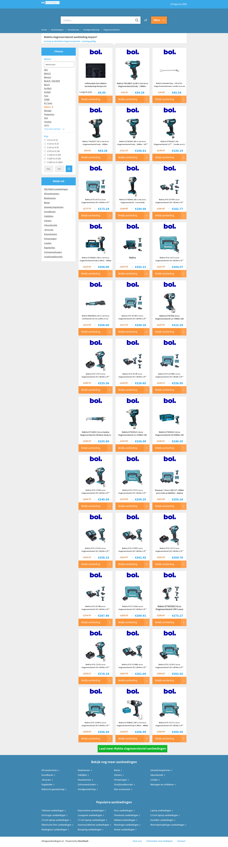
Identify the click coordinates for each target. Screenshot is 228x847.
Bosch (47, 84)
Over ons (137, 840)
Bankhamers (50, 198)
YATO (46, 125)
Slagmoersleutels (112, 29)
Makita (47, 107)
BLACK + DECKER (52, 81)
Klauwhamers (50, 234)
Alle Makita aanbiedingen (56, 189)
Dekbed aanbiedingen (124, 819)
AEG (46, 69)
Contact (181, 840)
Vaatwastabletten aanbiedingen (93, 824)
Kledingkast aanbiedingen (54, 829)
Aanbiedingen (57, 29)
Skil (46, 118)
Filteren (58, 51)
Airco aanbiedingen (123, 810)
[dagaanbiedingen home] (50, 3)
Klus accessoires (122, 789)
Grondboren (50, 211)
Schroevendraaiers (53, 252)
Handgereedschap (91, 29)
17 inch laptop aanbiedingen (91, 819)
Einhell (47, 92)
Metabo (47, 110)
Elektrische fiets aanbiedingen (56, 824)
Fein (46, 95)
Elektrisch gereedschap (52, 789)
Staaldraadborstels (53, 256)
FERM (46, 99)
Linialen (47, 243)
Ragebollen (49, 247)
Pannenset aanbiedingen (126, 815)
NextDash (83, 840)
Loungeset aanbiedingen (90, 815)
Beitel (47, 202)
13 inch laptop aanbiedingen (164, 815)
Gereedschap (73, 29)
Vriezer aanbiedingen (124, 829)
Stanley (47, 121)
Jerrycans (48, 229)
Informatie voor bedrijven (159, 840)
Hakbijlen (48, 216)
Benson (47, 77)
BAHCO (47, 73)
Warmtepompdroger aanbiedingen (167, 824)
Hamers (47, 220)
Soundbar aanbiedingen (161, 819)
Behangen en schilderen (162, 784)
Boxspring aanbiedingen (89, 829)
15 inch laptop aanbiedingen (55, 819)
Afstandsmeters (51, 193)
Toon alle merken (52, 128)
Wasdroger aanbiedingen (126, 824)
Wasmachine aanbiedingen (91, 810)
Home (44, 29)
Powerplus (49, 114)
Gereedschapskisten (53, 207)
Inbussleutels (50, 225)
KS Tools (48, 103)
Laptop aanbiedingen (160, 810)
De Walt (47, 88)
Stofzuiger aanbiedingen (53, 815)
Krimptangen (50, 238)
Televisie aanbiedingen (52, 810)
